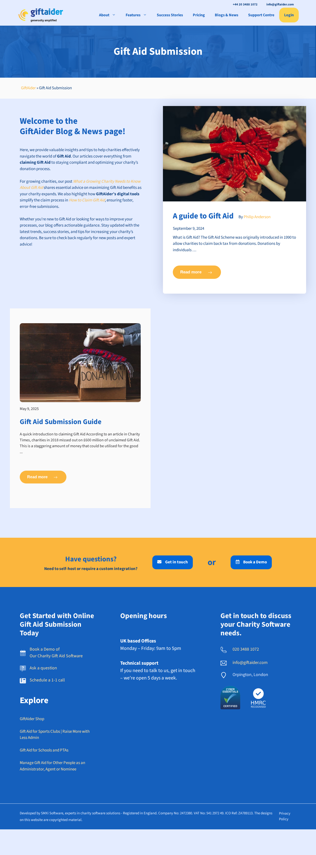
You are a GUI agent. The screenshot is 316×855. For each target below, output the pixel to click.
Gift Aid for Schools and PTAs (44, 750)
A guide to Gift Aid (203, 216)
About (104, 15)
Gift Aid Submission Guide (60, 422)
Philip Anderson (257, 217)
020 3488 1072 (246, 649)
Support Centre (261, 15)
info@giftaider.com (280, 4)
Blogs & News (226, 15)
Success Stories (170, 15)
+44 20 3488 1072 (245, 4)
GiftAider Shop (32, 719)
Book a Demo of (44, 649)
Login (289, 15)
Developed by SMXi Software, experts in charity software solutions (70, 813)
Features (133, 15)
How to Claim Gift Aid (87, 200)
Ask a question (43, 668)
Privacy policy (284, 816)
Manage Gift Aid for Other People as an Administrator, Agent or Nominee (52, 766)
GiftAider (28, 88)
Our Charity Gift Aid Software (56, 656)
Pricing (199, 15)
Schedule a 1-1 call (47, 680)
